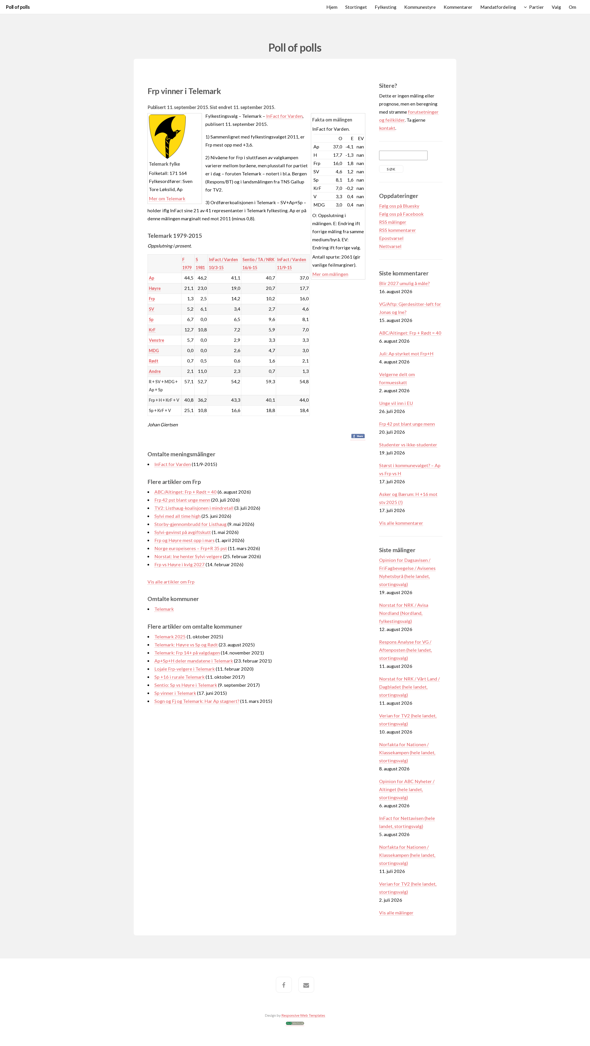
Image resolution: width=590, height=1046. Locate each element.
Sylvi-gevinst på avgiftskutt (182, 532)
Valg (556, 7)
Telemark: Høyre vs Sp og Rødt (186, 644)
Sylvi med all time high (177, 516)
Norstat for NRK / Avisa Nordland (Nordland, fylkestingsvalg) (403, 613)
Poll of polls (18, 7)
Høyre (155, 288)
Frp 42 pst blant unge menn (182, 500)
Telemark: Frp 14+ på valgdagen (187, 652)
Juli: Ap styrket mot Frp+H (406, 353)
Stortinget (356, 7)
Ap (151, 277)
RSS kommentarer (397, 230)
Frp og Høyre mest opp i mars (184, 540)
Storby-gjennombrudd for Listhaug (190, 524)
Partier (536, 7)
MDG (154, 350)
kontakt (387, 128)
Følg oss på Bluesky (399, 206)
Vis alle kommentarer (401, 523)
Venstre (156, 340)
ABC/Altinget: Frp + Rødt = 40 (185, 492)
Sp (151, 319)
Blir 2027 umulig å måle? (404, 283)
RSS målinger (392, 222)
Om (572, 7)
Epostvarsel (391, 238)
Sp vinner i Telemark (175, 693)
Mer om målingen (330, 274)
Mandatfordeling (498, 7)
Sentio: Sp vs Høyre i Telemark (185, 685)
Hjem (331, 7)
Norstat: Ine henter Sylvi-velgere (188, 556)
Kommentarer (458, 7)
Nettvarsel (390, 246)
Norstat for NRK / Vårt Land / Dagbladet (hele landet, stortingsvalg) (409, 687)
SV (151, 309)
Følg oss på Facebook (401, 214)
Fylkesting (385, 7)
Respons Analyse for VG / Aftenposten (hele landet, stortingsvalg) (405, 650)
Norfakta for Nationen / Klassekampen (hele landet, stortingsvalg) (407, 752)
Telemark (164, 609)
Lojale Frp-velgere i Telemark (184, 669)
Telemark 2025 (170, 636)
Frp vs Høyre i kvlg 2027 (179, 564)
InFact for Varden (284, 116)
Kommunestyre (420, 7)
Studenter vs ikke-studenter (408, 444)
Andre (155, 371)
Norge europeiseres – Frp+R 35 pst (190, 548)
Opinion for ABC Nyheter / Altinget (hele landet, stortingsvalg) (406, 789)
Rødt (153, 360)
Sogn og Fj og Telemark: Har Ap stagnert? (196, 701)
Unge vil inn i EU (396, 403)
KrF (152, 329)
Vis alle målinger (396, 912)
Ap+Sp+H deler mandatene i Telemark (193, 660)
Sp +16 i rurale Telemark (179, 677)
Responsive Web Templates (303, 1015)
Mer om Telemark (167, 198)
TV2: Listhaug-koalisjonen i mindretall (193, 508)
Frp (152, 298)
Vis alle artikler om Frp (171, 581)
